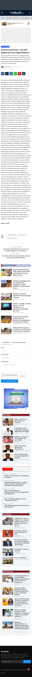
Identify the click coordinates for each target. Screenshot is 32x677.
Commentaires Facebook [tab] (19, 342)
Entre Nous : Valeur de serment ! (21, 550)
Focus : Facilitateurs (20, 557)
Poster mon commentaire (9, 381)
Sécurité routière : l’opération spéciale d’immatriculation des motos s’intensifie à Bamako (21, 591)
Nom (2, 347)
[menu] (2, 13)
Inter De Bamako (17, 441)
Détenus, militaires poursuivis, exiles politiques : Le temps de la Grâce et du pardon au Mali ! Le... (21, 613)
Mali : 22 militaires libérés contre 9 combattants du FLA (15, 499)
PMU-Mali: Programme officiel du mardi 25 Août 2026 (16, 506)
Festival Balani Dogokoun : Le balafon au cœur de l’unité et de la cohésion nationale (22, 329)
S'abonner (27, 661)
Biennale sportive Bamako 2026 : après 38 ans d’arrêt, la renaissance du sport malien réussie (21, 272)
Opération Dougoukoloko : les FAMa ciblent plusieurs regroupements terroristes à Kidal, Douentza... (15, 483)
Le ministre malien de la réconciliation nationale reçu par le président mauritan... (16, 256)
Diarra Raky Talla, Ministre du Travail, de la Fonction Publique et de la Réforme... (16, 250)
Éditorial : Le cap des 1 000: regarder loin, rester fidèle (21, 438)
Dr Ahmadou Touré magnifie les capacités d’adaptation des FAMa (21, 429)
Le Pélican (16, 424)
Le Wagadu (16, 584)
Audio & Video (25, 18)
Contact (3, 673)
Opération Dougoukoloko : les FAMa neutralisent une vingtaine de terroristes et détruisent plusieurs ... (21, 626)
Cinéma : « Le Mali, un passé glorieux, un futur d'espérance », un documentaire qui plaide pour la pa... (22, 307)
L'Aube (15, 559)
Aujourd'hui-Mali (17, 526)
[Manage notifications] (28, 669)
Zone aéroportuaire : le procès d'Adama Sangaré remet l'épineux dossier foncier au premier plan (21, 579)
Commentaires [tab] (6, 342)
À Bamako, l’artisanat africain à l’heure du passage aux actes (22, 295)
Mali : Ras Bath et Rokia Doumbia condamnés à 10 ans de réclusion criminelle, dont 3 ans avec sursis (21, 602)
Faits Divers (16, 18)
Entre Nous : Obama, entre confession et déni (20, 532)
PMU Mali (9, 18)
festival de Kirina (12, 235)
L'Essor (14, 333)
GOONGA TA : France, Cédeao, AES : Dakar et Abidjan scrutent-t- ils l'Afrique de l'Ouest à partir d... (21, 522)
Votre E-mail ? (5, 354)
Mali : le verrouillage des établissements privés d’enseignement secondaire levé (16, 492)
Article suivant (15, 254)
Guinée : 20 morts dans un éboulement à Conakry (16, 476)
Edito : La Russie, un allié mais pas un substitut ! (20, 420)
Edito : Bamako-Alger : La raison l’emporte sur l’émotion (21, 456)
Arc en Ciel (15, 289)
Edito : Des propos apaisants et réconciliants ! (20, 447)
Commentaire (5, 361)
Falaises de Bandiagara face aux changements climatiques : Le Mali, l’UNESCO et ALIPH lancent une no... (21, 284)
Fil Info (3, 18)
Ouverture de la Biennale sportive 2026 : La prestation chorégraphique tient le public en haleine (21, 319)
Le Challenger (16, 323)
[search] (30, 13)
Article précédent (17, 247)
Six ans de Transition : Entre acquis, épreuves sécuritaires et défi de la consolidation (21, 542)
